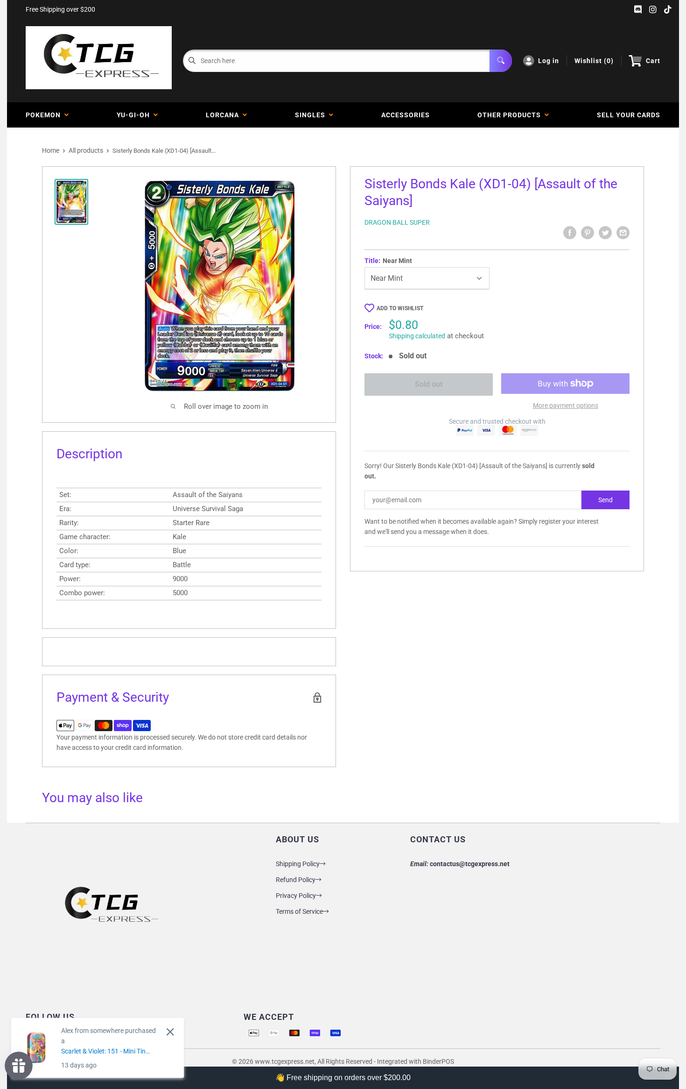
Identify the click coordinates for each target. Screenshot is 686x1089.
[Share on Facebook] (569, 232)
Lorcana (224, 115)
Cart (653, 60)
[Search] (501, 61)
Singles (312, 115)
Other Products (511, 115)
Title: (388, 260)
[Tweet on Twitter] (605, 232)
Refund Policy (295, 879)
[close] (170, 1031)
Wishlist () (594, 60)
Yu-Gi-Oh (135, 115)
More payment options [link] (565, 405)
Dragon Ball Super (397, 222)
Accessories (405, 115)
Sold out (428, 384)
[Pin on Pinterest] (587, 232)
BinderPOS (438, 1061)
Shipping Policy (298, 864)
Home (50, 150)
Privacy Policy (296, 895)
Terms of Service (299, 911)
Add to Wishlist (400, 308)
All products (86, 150)
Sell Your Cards (628, 115)
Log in (548, 60)
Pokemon (45, 115)
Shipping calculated (417, 336)
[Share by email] (623, 232)
